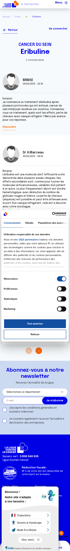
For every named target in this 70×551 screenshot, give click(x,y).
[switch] (61, 288)
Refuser (35, 334)
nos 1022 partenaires (26, 239)
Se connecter (58, 28)
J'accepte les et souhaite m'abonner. (33, 409)
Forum (17, 17)
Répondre (9, 127)
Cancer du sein (35, 45)
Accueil (6, 17)
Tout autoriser (35, 323)
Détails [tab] (29, 222)
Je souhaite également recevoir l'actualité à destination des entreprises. (36, 421)
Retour (13, 30)
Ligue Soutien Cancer (16, 460)
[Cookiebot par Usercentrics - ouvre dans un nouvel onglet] (52, 214)
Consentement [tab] (12, 222)
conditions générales (40, 407)
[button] (38, 350)
